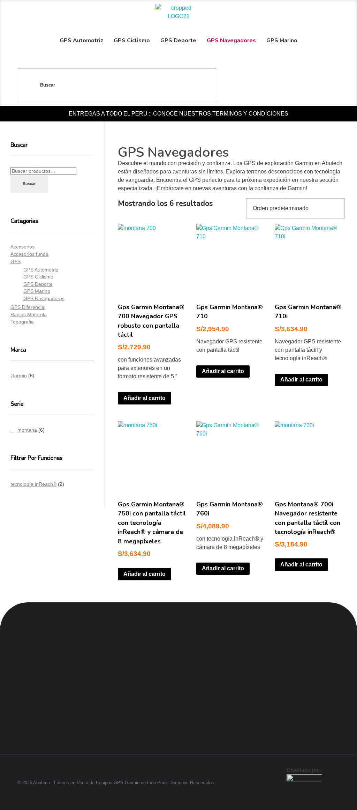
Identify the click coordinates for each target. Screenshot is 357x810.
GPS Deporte (38, 284)
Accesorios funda (29, 254)
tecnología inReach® (33, 484)
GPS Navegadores (43, 298)
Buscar (29, 183)
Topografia (22, 322)
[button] (143, 652)
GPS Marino (36, 291)
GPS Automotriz (40, 270)
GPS (15, 261)
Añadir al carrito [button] (144, 398)
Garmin (18, 375)
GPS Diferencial (27, 307)
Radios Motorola (28, 314)
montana (27, 430)
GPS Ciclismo (38, 277)
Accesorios (22, 247)
